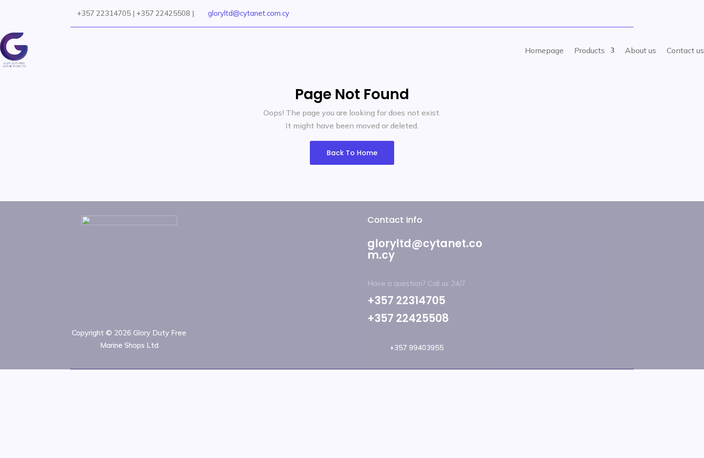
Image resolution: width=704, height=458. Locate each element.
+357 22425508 (408, 318)
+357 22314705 (406, 300)
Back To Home (352, 153)
